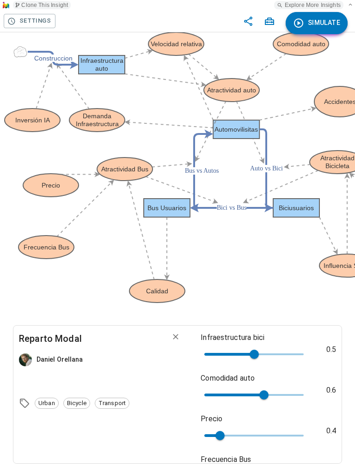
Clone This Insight (44, 5)
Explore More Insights (313, 5)
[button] (47, 403)
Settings (35, 20)
